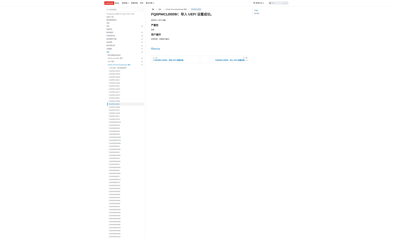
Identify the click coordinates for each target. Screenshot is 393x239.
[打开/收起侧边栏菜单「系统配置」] (142, 42)
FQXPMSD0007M (114, 227)
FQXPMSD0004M (114, 218)
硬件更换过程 (110, 45)
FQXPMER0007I (114, 176)
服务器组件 (110, 32)
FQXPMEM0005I (114, 134)
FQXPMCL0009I (114, 104)
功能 (107, 23)
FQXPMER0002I (114, 146)
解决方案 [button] (149, 3)
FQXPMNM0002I (114, 182)
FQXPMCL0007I (114, 92)
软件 (141, 3)
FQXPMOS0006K (114, 194)
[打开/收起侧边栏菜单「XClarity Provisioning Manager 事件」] (142, 64)
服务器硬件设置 (111, 39)
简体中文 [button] (259, 3)
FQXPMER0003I (114, 152)
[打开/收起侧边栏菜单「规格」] (142, 26)
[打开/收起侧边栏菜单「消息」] (142, 52)
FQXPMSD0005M (114, 221)
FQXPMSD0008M (114, 230)
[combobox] (109, 9)
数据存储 (134, 3)
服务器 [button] (124, 3)
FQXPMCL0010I (114, 110)
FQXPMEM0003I (114, 128)
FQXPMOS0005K (114, 191)
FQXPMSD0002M (114, 212)
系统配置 (109, 42)
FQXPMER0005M (114, 167)
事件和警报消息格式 (114, 55)
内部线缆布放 (110, 35)
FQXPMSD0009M (114, 234)
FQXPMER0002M (114, 149)
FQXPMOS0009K (114, 203)
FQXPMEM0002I (114, 125)
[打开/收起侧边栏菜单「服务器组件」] (142, 32)
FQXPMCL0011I (114, 116)
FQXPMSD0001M (114, 209)
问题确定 (109, 49)
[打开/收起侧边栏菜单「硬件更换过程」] (142, 45)
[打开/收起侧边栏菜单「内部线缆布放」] (142, 35)
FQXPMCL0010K (114, 113)
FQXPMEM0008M (115, 143)
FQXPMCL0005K (114, 83)
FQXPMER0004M (114, 161)
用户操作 (256, 13)
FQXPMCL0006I (114, 86)
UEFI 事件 (111, 61)
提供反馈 (157, 49)
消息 (107, 52)
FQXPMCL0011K (114, 119)
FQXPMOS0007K (114, 197)
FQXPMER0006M (114, 173)
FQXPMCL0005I (114, 80)
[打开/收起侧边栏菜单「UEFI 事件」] (142, 61)
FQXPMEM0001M (115, 122)
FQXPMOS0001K (114, 185)
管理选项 (109, 29)
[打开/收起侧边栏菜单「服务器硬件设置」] (142, 39)
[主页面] (153, 9)
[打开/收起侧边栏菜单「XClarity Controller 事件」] (142, 58)
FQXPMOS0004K (114, 188)
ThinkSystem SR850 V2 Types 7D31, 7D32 (120, 14)
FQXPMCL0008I (114, 98)
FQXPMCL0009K (114, 107)
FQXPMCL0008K (114, 101)
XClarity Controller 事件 (115, 58)
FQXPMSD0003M (114, 215)
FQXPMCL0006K (114, 89)
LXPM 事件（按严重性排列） (118, 68)
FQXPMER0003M (114, 155)
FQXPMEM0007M (115, 140)
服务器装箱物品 (111, 20)
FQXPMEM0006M (115, 137)
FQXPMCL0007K (114, 95)
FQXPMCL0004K (114, 77)
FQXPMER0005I (114, 164)
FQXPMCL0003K (114, 74)
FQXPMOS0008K (114, 200)
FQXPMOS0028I (114, 206)
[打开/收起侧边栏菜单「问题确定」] (142, 48)
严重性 (256, 10)
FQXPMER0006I (114, 170)
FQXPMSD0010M (114, 236)
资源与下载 (110, 17)
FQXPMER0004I (114, 158)
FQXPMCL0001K (114, 71)
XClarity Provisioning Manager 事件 (119, 65)
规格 (107, 26)
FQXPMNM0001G (115, 179)
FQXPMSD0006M (114, 224)
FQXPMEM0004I (114, 131)
